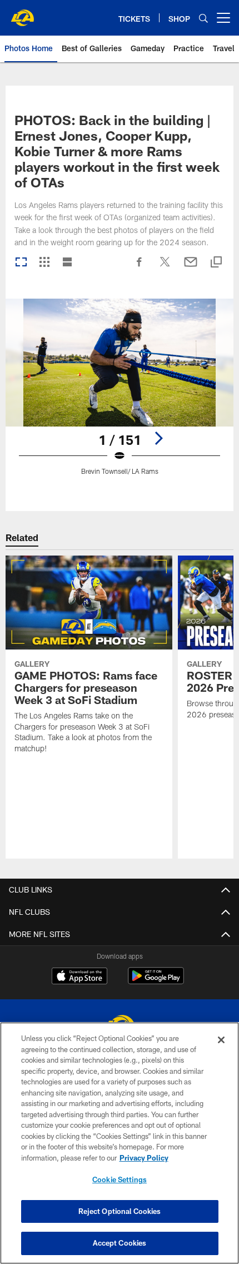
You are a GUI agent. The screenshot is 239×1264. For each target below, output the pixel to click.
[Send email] (190, 267)
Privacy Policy (144, 1157)
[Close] (221, 1040)
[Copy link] (216, 263)
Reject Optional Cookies (119, 1211)
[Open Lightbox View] (119, 394)
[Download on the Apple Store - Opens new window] (79, 977)
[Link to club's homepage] (22, 13)
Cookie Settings (119, 1179)
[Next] (158, 438)
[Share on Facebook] (139, 267)
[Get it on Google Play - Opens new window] (156, 981)
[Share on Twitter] (165, 267)
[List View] (67, 263)
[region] (119, 1143)
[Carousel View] (21, 263)
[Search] (203, 18)
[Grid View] (44, 263)
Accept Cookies (120, 1242)
